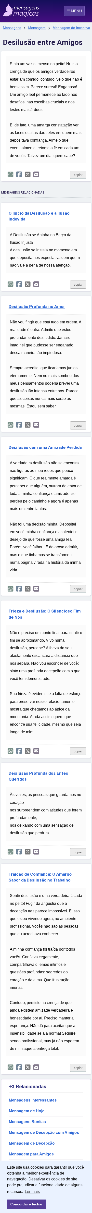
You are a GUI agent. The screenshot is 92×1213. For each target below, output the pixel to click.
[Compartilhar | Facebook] (19, 174)
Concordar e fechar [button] (26, 1204)
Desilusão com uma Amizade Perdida (45, 447)
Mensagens (12, 28)
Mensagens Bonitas (27, 1122)
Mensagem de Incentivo (71, 28)
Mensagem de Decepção (32, 1143)
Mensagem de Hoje (26, 1111)
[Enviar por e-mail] (36, 174)
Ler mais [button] (32, 1191)
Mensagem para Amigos (31, 1154)
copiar (78, 175)
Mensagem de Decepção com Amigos (44, 1132)
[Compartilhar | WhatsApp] (10, 174)
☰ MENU (74, 11)
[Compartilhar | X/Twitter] (27, 174)
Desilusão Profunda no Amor (37, 306)
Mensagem (37, 28)
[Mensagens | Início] (8, 9)
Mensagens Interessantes (33, 1100)
